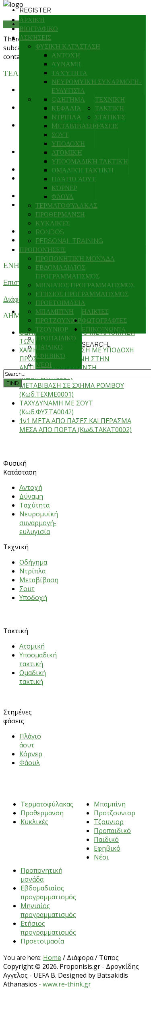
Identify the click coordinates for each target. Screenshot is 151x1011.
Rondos (49, 232)
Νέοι (43, 364)
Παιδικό (49, 347)
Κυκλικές (52, 223)
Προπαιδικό (55, 338)
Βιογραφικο (38, 29)
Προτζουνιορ (58, 320)
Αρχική (32, 20)
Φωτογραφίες (104, 320)
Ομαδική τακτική (83, 170)
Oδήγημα (68, 99)
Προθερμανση (60, 214)
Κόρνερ (64, 188)
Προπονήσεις (42, 250)
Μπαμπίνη (54, 311)
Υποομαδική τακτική (90, 161)
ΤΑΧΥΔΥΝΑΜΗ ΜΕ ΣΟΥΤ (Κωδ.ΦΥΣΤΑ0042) (56, 407)
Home (52, 957)
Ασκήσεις (35, 37)
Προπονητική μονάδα (75, 258)
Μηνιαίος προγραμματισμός (84, 285)
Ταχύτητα (69, 73)
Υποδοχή (68, 143)
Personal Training (69, 241)
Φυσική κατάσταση (67, 46)
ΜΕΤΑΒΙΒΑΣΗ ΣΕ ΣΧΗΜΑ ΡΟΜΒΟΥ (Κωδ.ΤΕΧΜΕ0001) (71, 390)
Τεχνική (110, 99)
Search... (97, 344)
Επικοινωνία (104, 329)
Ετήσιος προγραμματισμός (81, 294)
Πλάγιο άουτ (74, 179)
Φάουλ (63, 197)
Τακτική (109, 108)
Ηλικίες (95, 311)
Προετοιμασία (60, 303)
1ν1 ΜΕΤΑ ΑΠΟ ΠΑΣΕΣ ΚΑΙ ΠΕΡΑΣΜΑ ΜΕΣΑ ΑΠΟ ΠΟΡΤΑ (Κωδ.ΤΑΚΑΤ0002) (75, 425)
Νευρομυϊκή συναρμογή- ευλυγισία (38, 523)
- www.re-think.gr (65, 984)
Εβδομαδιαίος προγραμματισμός (48, 892)
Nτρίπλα (66, 117)
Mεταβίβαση (73, 126)
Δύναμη (66, 64)
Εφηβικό (50, 356)
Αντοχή (66, 55)
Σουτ (60, 135)
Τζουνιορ (51, 329)
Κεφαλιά (66, 108)
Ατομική (67, 152)
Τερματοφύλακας (66, 205)
